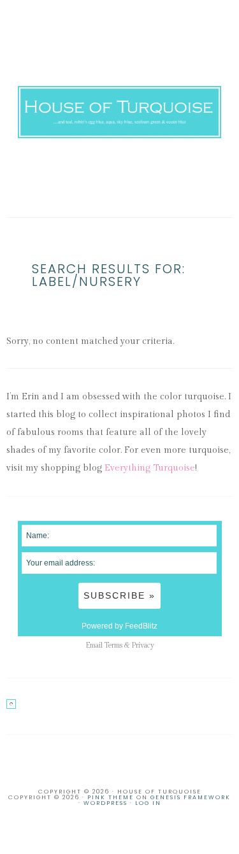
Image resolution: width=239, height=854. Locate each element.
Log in (148, 803)
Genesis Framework (190, 797)
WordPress (105, 803)
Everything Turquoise (150, 468)
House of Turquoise (120, 112)
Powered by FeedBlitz (119, 626)
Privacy (142, 645)
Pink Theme (110, 797)
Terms (113, 645)
